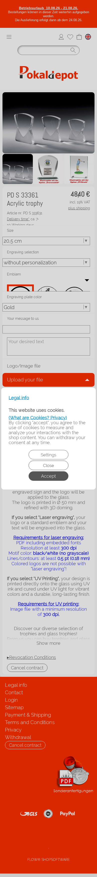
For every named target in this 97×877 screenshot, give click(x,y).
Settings (48, 454)
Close (48, 465)
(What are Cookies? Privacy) (38, 417)
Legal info (19, 397)
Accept (48, 475)
